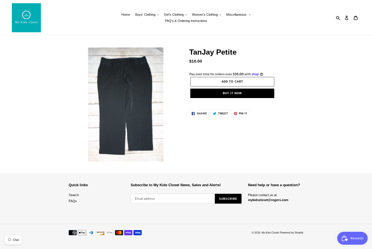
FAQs (73, 201)
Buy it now (232, 93)
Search (74, 195)
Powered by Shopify (291, 232)
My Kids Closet (270, 232)
